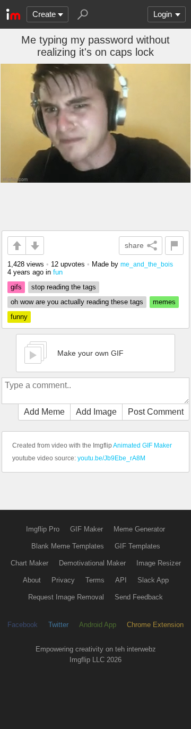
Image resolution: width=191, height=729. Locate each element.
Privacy (63, 580)
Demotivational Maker (92, 563)
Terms (95, 580)
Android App (97, 625)
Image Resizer (158, 563)
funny (19, 317)
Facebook (22, 625)
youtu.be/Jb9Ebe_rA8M (111, 458)
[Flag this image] (174, 245)
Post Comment (156, 411)
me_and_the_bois (146, 264)
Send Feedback (139, 597)
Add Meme (44, 411)
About (32, 580)
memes (164, 302)
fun (58, 272)
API (121, 580)
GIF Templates (137, 546)
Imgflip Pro (42, 529)
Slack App (153, 580)
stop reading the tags (63, 287)
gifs (16, 287)
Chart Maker (29, 563)
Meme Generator (139, 529)
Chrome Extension (155, 625)
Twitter (58, 625)
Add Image (96, 411)
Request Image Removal (66, 597)
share (134, 245)
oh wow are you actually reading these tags (77, 302)
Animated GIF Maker (142, 445)
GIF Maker (86, 529)
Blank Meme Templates (67, 546)
